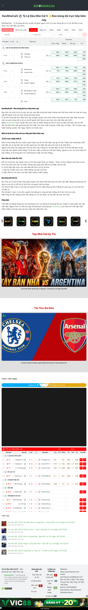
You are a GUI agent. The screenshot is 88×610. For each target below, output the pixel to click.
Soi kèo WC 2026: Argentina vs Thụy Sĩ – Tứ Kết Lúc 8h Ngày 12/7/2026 (37, 551)
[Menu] (3, 5)
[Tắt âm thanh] (84, 34)
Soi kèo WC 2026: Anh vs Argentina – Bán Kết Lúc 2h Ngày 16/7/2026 (36, 536)
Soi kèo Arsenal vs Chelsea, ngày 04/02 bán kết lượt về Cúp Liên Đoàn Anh (44, 363)
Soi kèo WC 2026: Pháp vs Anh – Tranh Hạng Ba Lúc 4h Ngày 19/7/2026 (37, 529)
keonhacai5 (11, 123)
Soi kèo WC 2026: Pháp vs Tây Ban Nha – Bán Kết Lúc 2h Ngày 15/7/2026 (38, 544)
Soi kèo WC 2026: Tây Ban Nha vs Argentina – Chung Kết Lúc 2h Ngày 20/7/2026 (44, 289)
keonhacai (56, 206)
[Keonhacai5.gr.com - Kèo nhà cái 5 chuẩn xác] (44, 5)
